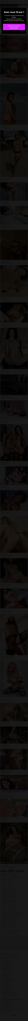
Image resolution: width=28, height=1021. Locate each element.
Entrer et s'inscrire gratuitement (14, 27)
